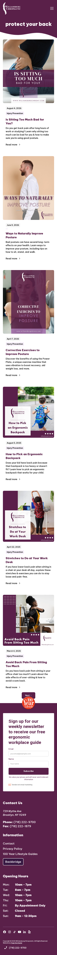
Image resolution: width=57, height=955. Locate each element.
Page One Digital (16, 943)
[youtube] (19, 932)
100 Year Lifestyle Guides (20, 854)
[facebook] (4, 932)
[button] (51, 8)
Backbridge (13, 861)
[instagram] (9, 932)
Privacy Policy (12, 848)
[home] (12, 8)
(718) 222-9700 (19, 822)
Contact (9, 843)
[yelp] (29, 932)
